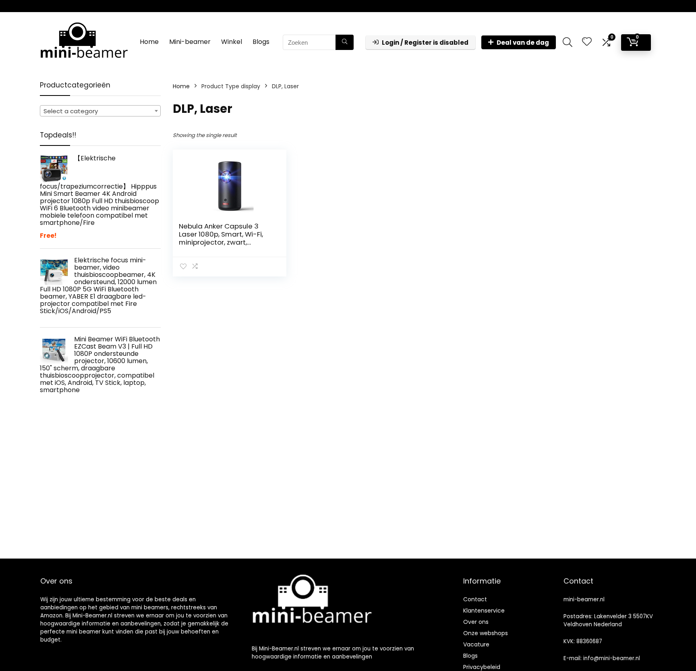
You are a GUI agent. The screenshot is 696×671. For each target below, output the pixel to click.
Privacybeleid (481, 667)
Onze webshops (485, 633)
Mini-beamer (190, 41)
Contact (475, 599)
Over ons (476, 622)
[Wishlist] (587, 42)
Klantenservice (484, 611)
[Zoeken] (345, 42)
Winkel (231, 41)
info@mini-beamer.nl (611, 658)
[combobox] (100, 110)
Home (149, 41)
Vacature (476, 644)
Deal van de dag (523, 42)
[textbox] (100, 111)
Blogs (261, 41)
